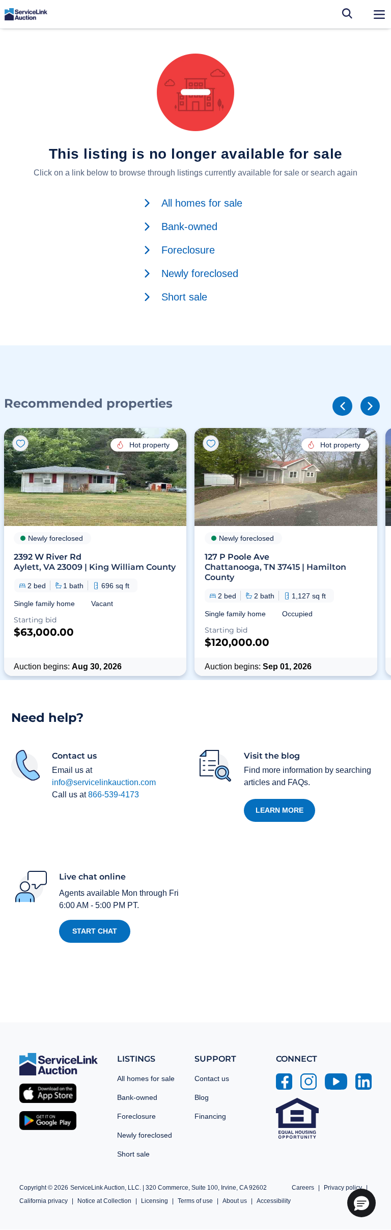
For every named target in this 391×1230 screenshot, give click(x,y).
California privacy (43, 1200)
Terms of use (195, 1200)
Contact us (211, 1078)
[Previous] (342, 406)
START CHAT (94, 931)
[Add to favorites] (20, 443)
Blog (201, 1097)
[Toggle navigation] (379, 14)
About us (234, 1200)
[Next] (370, 406)
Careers (303, 1187)
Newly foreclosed (144, 1135)
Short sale (133, 1154)
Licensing (154, 1200)
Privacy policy (343, 1187)
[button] (95, 552)
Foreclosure (136, 1116)
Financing (210, 1116)
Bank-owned (137, 1097)
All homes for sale (146, 1078)
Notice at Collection (104, 1200)
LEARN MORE (279, 810)
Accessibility (274, 1200)
